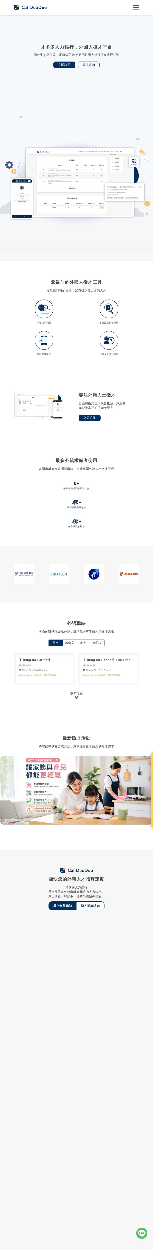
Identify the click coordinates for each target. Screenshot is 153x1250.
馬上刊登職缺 (62, 905)
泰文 (83, 642)
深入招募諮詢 (90, 905)
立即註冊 (64, 64)
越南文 (69, 642)
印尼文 (97, 642)
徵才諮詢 (88, 64)
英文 (55, 642)
